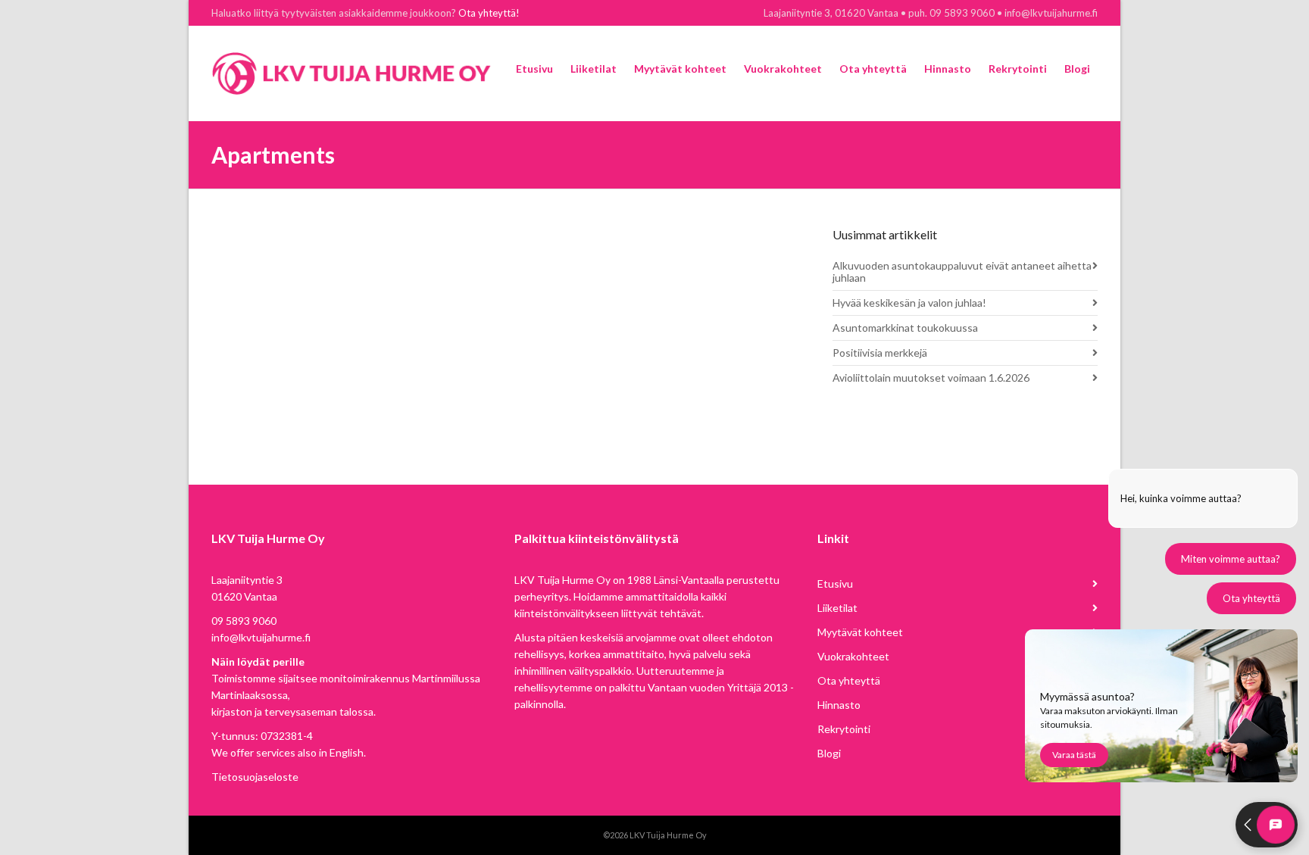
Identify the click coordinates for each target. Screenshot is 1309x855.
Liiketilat (837, 607)
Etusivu (835, 583)
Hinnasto (839, 704)
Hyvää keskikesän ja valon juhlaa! (909, 302)
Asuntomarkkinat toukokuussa (905, 327)
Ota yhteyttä (848, 680)
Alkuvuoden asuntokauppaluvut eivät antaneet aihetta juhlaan (962, 271)
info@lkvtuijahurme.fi (261, 637)
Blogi (829, 753)
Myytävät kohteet (860, 632)
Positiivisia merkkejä (880, 352)
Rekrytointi (843, 728)
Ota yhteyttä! (489, 13)
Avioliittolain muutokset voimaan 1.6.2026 (931, 377)
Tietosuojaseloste (254, 776)
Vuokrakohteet (853, 656)
